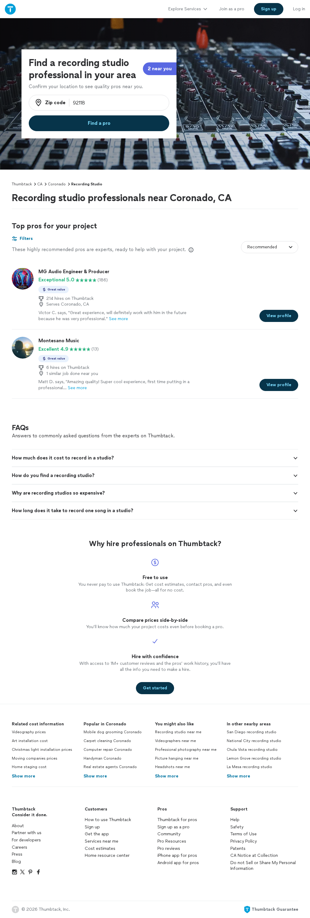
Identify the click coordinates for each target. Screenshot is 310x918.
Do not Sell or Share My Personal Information (263, 865)
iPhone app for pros (177, 855)
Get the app (97, 834)
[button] (155, 457)
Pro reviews (168, 848)
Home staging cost (29, 767)
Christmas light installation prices (42, 749)
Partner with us (26, 832)
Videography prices (29, 732)
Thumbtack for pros (177, 819)
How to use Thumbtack (108, 819)
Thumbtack (22, 184)
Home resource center (107, 855)
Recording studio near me (178, 732)
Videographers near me (175, 741)
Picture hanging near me (176, 758)
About (18, 825)
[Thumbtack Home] (10, 9)
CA (39, 184)
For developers (26, 840)
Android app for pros (178, 862)
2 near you (160, 68)
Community (168, 834)
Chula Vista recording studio (252, 749)
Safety (236, 827)
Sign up (92, 827)
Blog (16, 861)
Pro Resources (171, 841)
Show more (23, 776)
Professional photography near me (185, 749)
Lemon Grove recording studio (254, 758)
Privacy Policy (243, 841)
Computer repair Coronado (108, 749)
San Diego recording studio (251, 732)
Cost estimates (100, 848)
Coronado (57, 184)
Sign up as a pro (173, 827)
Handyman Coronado (102, 758)
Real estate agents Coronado (110, 767)
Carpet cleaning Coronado (107, 741)
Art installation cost (30, 741)
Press (17, 854)
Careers (19, 847)
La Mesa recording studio (249, 767)
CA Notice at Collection (254, 855)
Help (234, 819)
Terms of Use (243, 834)
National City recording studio (254, 741)
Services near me (101, 841)
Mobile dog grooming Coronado (113, 732)
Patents (238, 848)
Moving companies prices (34, 758)
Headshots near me (172, 767)
